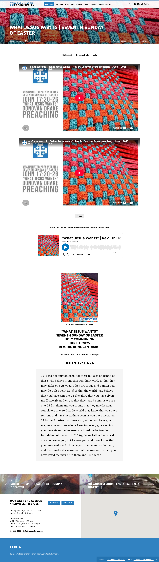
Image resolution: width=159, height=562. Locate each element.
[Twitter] (141, 4)
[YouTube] (138, 4)
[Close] (156, 559)
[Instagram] (145, 4)
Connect (79, 4)
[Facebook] (135, 4)
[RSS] (148, 4)
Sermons (19, 41)
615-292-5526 (15, 531)
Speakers (134, 41)
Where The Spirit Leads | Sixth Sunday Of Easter (36, 485)
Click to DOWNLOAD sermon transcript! (79, 354)
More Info (53, 503)
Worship (59, 4)
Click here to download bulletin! (79, 325)
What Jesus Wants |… (33, 41)
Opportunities (104, 4)
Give (87, 4)
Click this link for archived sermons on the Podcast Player (79, 227)
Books (123, 41)
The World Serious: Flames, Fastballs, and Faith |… (113, 485)
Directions (68, 503)
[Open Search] (129, 4)
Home (12, 41)
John (95, 55)
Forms (93, 4)
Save (80, 216)
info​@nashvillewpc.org (33, 531)
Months (144, 41)
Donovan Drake (82, 55)
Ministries (69, 4)
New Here (49, 4)
